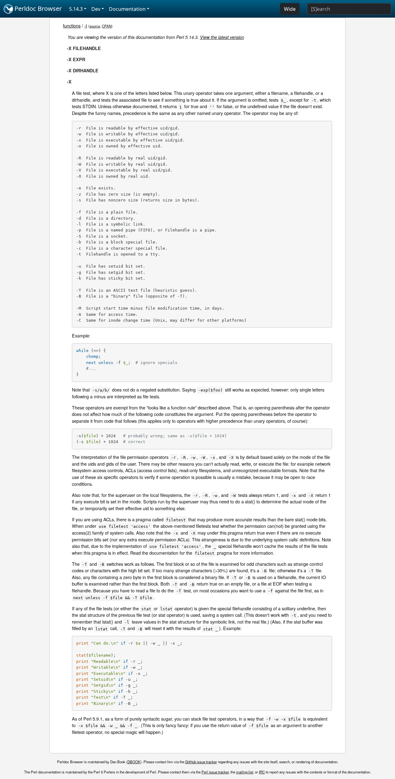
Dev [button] (95, 9)
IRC (262, 771)
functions (72, 25)
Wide (290, 9)
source (94, 25)
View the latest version (222, 37)
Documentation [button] (127, 9)
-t (85, 25)
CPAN (106, 25)
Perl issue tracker (215, 771)
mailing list (244, 771)
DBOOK (133, 761)
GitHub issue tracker (201, 761)
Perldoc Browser (37, 8)
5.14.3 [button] (76, 9)
